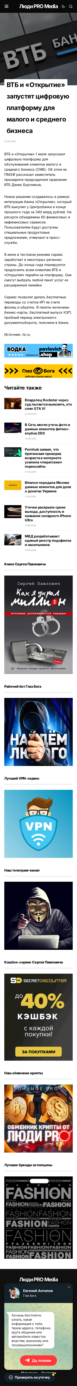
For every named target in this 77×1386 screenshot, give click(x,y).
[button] (69, 1287)
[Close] (71, 6)
